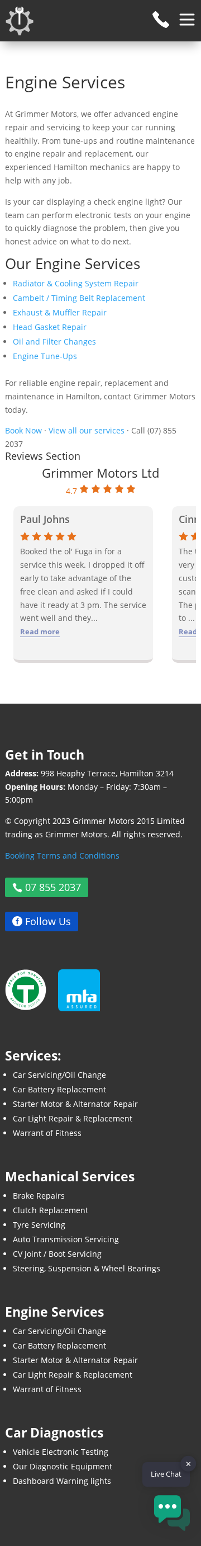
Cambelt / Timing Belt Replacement (79, 298)
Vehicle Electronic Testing (60, 1451)
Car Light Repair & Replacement (72, 1118)
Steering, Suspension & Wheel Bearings (86, 1268)
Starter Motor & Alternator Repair (75, 1104)
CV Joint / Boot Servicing (57, 1253)
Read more (40, 631)
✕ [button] (188, 1464)
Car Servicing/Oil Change (59, 1074)
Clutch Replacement (50, 1210)
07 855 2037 (53, 887)
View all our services (87, 430)
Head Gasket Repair (50, 327)
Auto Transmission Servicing (66, 1239)
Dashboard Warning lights (62, 1481)
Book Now (23, 430)
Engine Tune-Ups (45, 356)
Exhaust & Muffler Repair (60, 312)
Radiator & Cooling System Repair (75, 283)
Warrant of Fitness (47, 1133)
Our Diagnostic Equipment (62, 1466)
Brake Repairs (39, 1195)
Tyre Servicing (39, 1224)
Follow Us (48, 921)
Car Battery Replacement (59, 1089)
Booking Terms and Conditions (62, 855)
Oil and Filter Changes (54, 341)
